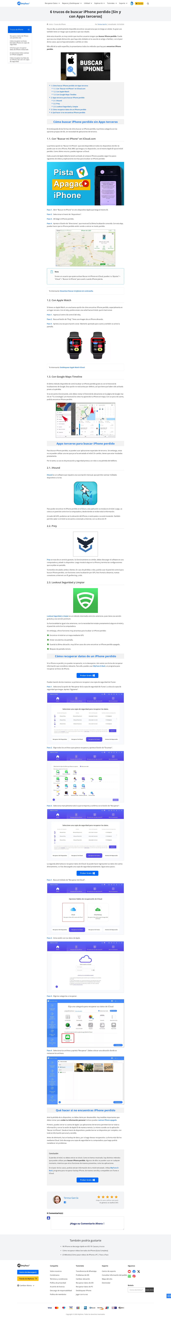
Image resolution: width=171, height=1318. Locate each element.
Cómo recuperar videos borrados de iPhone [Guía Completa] (85, 1250)
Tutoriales (111, 3)
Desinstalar (106, 1283)
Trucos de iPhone (60, 24)
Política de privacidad (58, 1283)
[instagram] (134, 1276)
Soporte (122, 3)
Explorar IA (98, 3)
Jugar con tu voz (82, 1294)
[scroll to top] (162, 1302)
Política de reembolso (58, 1294)
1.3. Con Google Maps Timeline (64, 94)
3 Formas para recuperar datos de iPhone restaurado (19, 49)
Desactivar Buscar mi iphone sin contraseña (76, 291)
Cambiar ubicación (83, 1279)
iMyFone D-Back (99, 666)
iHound (49, 475)
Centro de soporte (109, 1271)
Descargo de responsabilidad (61, 1290)
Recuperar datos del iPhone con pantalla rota (19, 37)
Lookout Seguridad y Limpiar (58, 616)
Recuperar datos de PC (84, 1287)
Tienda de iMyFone (26, 1279)
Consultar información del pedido (114, 1275)
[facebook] (134, 1271)
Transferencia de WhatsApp (86, 1271)
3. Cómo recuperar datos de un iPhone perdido (68, 109)
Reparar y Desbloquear (70, 3)
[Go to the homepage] (23, 3)
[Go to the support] (169, 1296)
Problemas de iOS (82, 1275)
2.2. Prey (56, 104)
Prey (48, 560)
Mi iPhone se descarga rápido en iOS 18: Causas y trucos (83, 1246)
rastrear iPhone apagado (107, 1120)
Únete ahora (149, 1290)
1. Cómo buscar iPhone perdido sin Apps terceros (69, 86)
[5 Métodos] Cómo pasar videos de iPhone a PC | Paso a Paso (85, 1255)
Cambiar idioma (26, 1285)
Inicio (51, 24)
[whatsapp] (129, 1276)
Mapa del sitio (107, 1279)
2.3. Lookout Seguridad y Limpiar (65, 106)
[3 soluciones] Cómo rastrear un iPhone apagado (19, 54)
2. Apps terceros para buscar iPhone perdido (68, 98)
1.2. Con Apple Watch (61, 92)
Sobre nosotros (56, 1271)
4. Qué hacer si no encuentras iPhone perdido (68, 112)
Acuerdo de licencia (57, 1287)
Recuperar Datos (51, 3)
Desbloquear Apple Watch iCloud (72, 367)
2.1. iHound (57, 101)
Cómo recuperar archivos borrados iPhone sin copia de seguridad (19, 42)
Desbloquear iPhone (83, 1290)
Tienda (140, 3)
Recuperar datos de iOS (85, 1283)
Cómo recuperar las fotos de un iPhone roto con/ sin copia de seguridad (19, 59)
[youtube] (129, 1271)
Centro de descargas (27, 1272)
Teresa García (102, 24)
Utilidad (87, 3)
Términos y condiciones (58, 1279)
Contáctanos (54, 1275)
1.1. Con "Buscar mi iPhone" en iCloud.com (69, 89)
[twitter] (138, 1271)
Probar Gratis (86, 675)
